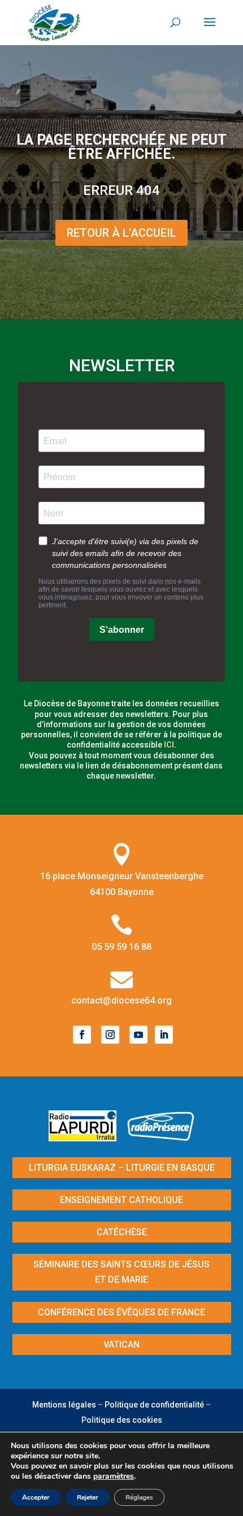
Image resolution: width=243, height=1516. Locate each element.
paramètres (113, 1476)
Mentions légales (64, 1404)
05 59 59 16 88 (121, 946)
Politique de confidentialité (154, 1404)
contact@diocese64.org (121, 1000)
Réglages (139, 1497)
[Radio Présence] (161, 1138)
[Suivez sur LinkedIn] (164, 1035)
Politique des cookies (121, 1419)
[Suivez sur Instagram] (110, 1035)
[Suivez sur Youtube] (138, 1035)
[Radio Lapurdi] (87, 1138)
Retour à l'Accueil (121, 233)
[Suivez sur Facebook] (82, 1035)
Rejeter (87, 1497)
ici (169, 744)
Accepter (36, 1497)
